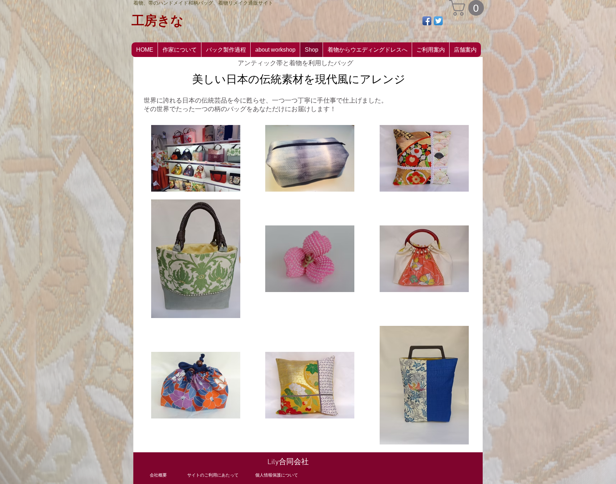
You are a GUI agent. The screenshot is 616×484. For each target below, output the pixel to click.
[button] (468, 8)
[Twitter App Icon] (438, 20)
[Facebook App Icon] (426, 20)
